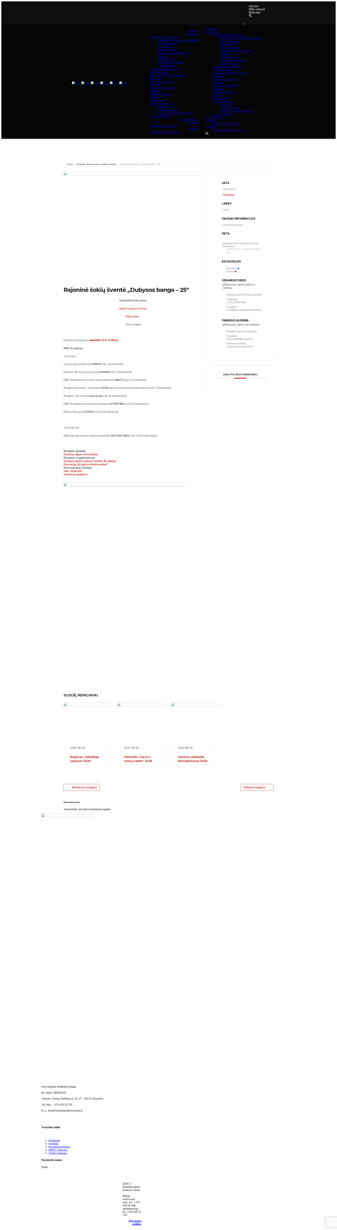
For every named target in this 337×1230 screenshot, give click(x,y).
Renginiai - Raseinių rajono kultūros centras (96, 164)
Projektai (53, 1143)
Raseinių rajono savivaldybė (81, 454)
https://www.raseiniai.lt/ (240, 346)
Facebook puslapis (233, 224)
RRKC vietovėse (257, 9)
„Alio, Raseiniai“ (73, 471)
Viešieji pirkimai (57, 1153)
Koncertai (231, 268)
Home (70, 164)
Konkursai (54, 1140)
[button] (250, 16)
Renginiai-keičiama (59, 1146)
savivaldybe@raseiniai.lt (240, 339)
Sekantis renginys (254, 787)
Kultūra (230, 271)
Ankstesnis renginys (84, 787)
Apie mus (253, 6)
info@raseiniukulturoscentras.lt (244, 310)
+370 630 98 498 (236, 302)
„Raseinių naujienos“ (76, 474)
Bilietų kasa (254, 12)
